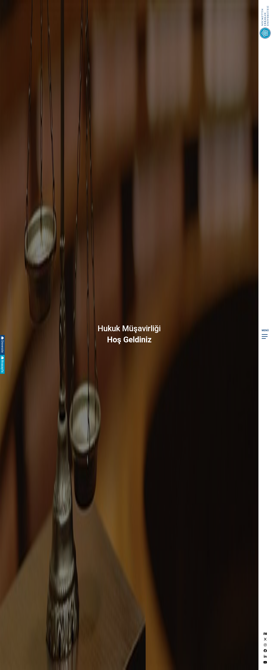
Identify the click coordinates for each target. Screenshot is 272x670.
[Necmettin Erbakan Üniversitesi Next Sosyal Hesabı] (265, 633)
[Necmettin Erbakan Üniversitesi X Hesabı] (265, 639)
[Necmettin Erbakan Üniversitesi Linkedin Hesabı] (265, 656)
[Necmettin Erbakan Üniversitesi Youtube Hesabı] (265, 662)
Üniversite (2, 346)
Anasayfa (2, 365)
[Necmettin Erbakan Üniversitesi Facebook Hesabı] (265, 651)
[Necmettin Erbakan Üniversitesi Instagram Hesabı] (265, 645)
